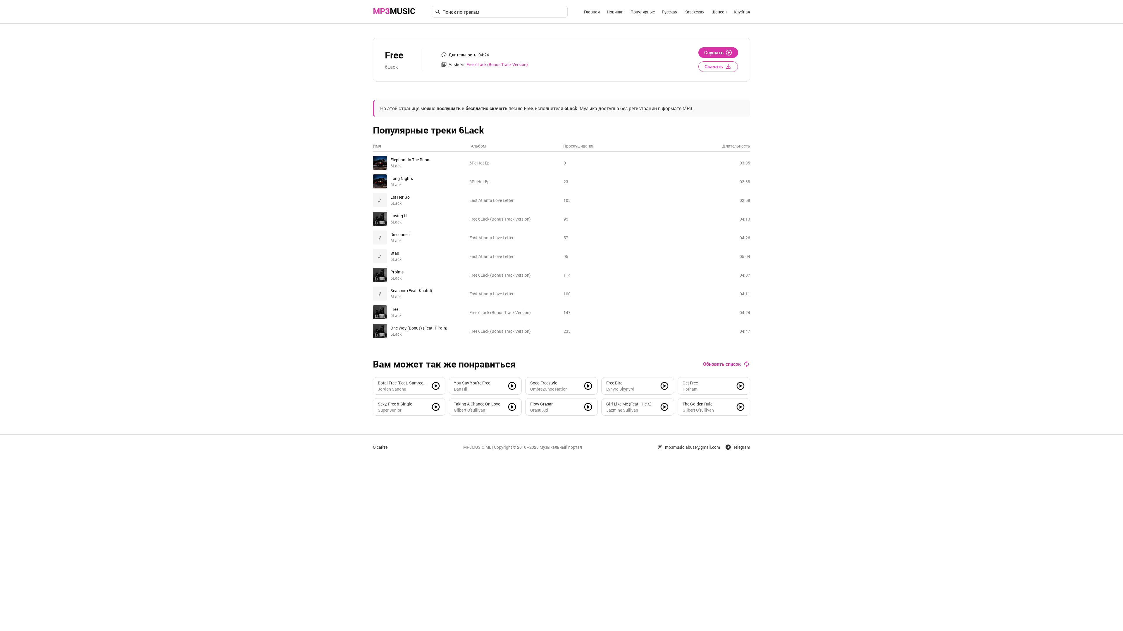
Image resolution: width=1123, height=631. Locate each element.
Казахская (694, 12)
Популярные (643, 12)
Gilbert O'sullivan (469, 410)
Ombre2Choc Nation (549, 389)
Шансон (719, 12)
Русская (669, 12)
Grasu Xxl (539, 410)
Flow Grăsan (542, 404)
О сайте (380, 447)
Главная (592, 12)
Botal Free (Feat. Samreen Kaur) (402, 383)
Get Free (690, 383)
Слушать (714, 52)
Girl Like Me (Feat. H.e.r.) (629, 404)
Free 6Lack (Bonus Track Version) (497, 64)
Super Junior (390, 410)
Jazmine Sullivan (622, 410)
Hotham (690, 389)
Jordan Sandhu (392, 389)
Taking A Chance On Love (477, 404)
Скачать (714, 66)
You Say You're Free (472, 383)
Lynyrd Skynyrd (620, 389)
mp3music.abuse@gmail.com (692, 447)
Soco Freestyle (543, 383)
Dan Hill (461, 389)
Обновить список (722, 364)
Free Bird (614, 383)
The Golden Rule (697, 404)
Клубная (742, 12)
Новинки (615, 12)
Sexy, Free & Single (395, 404)
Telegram (741, 447)
